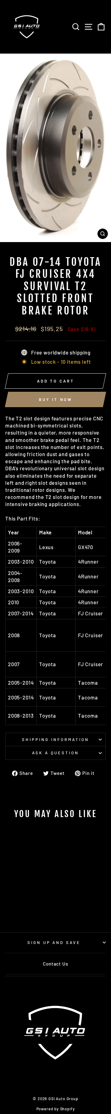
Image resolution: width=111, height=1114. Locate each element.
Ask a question (55, 752)
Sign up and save (54, 942)
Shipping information (55, 739)
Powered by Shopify (55, 1108)
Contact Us (55, 963)
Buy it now (55, 399)
